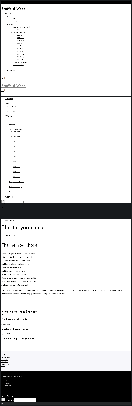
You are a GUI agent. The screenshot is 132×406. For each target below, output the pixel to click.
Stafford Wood (13, 9)
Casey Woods (17, 377)
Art (6, 381)
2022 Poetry (9, 220)
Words (7, 383)
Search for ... (10, 400)
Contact (8, 386)
